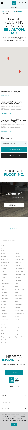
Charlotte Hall (19, 271)
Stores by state (13, 155)
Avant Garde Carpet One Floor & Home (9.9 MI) (11, 103)
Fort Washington (20, 289)
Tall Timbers (4, 334)
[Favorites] (22, 3)
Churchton (4, 277)
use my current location (14, 149)
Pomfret (17, 322)
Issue (16, 301)
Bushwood (4, 265)
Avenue (3, 253)
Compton (18, 283)
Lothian (3, 307)
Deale (2, 286)
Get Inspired (6, 402)
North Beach (5, 319)
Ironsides (3, 301)
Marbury (3, 310)
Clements (18, 277)
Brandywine (4, 259)
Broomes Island (19, 259)
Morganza (4, 313)
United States (11, 389)
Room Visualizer (13, 372)
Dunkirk (17, 286)
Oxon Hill (3, 322)
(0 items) (25, 2)
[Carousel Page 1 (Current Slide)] (10, 229)
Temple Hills (18, 334)
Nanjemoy (4, 316)
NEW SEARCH (5, 95)
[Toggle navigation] (2, 3)
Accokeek (18, 246)
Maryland (19, 11)
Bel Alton (3, 256)
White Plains (18, 343)
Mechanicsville (19, 310)
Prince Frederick (6, 328)
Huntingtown (5, 298)
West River (4, 343)
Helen (16, 292)
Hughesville (18, 295)
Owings (17, 319)
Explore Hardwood (12, 204)
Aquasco (17, 249)
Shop (4, 395)
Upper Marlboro (19, 337)
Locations (12, 11)
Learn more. (20, 422)
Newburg (17, 316)
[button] (19, 3)
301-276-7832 (5, 110)
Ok (14, 424)
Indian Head (18, 298)
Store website (16, 110)
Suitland (3, 331)
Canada (18, 389)
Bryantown (18, 262)
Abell (2, 246)
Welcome (17, 340)
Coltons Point (5, 283)
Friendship (4, 292)
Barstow (17, 253)
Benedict (17, 256)
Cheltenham (4, 274)
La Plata (3, 304)
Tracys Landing (5, 337)
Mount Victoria (19, 313)
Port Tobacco (19, 325)
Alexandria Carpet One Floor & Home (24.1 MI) (13, 121)
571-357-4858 (5, 128)
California (17, 265)
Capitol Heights (19, 268)
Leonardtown (19, 304)
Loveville (17, 307)
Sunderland (18, 331)
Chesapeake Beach (20, 274)
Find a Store (14, 7)
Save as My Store (6, 113)
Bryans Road (5, 262)
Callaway (3, 268)
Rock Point (18, 328)
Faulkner (3, 289)
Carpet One (4, 11)
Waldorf (3, 340)
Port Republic (5, 325)
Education (5, 408)
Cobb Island (18, 280)
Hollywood (4, 295)
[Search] (25, 143)
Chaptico (3, 271)
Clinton (3, 280)
